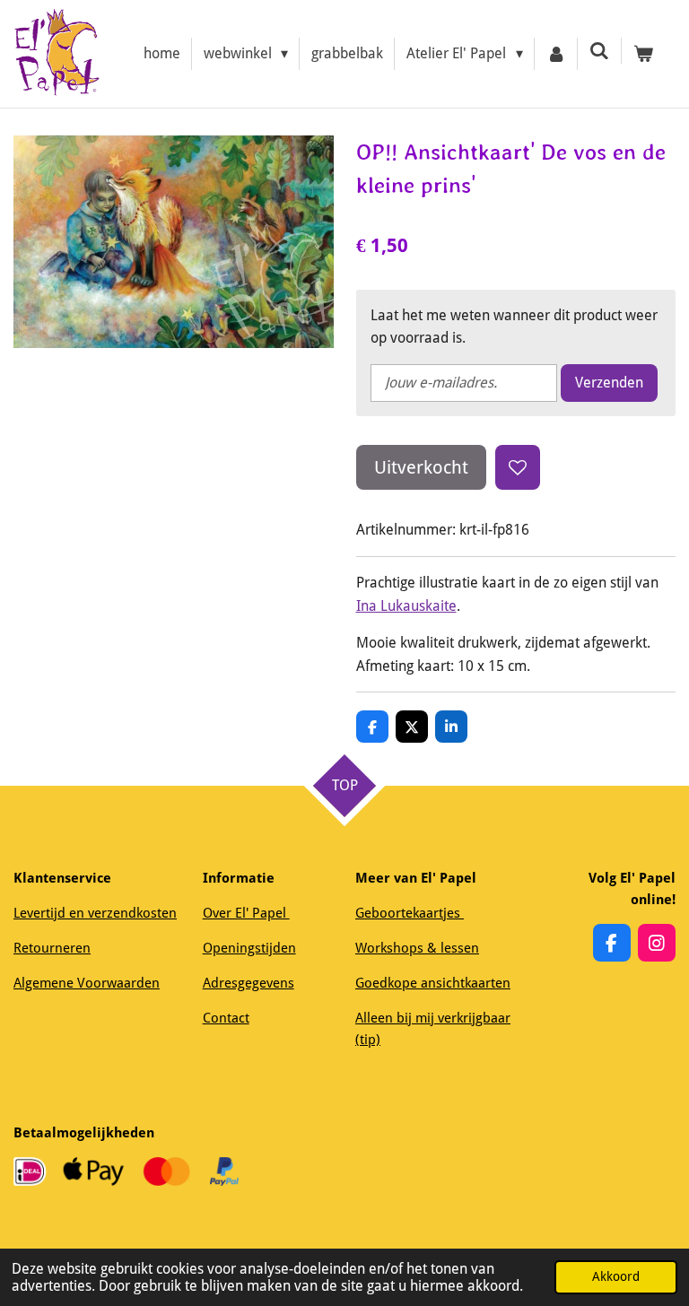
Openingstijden (249, 948)
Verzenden (609, 382)
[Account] (556, 54)
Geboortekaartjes (409, 913)
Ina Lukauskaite (406, 605)
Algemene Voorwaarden (86, 983)
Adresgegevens (248, 983)
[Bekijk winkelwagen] (643, 54)
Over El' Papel (246, 913)
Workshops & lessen (417, 948)
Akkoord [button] (616, 1276)
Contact (226, 1018)
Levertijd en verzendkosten (95, 913)
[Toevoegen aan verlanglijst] (517, 467)
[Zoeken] (599, 51)
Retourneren (52, 948)
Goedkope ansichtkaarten (432, 983)
